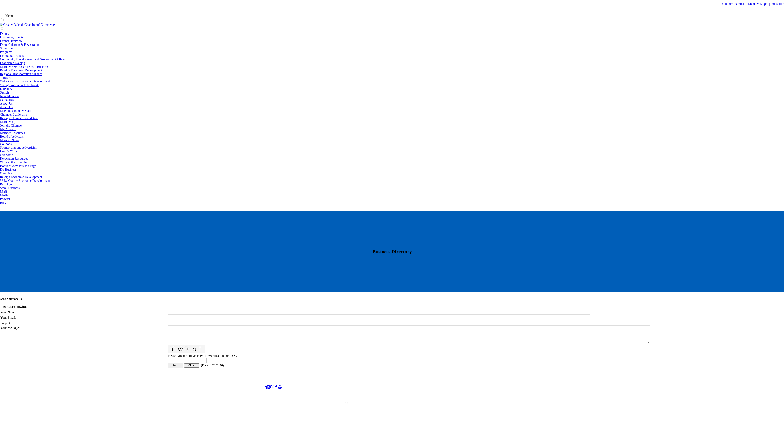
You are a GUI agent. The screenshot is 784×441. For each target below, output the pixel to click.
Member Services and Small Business (24, 66)
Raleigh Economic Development (21, 70)
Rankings (6, 184)
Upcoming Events (11, 37)
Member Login (757, 4)
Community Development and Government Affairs (33, 59)
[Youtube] (280, 387)
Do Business (8, 169)
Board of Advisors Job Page (18, 166)
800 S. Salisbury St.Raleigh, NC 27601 (13, 389)
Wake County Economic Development (25, 81)
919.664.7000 (9, 384)
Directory (6, 88)
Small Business (10, 188)
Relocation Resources (14, 158)
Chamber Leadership (13, 114)
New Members (9, 96)
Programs (6, 52)
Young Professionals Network (19, 85)
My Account (8, 129)
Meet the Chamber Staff (15, 110)
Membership (8, 122)
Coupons (6, 144)
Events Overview (11, 41)
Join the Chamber (11, 125)
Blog (3, 202)
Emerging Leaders (12, 55)
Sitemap (532, 394)
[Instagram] (269, 387)
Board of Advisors (12, 136)
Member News (9, 140)
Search (4, 92)
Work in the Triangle (13, 162)
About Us (6, 103)
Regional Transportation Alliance (21, 74)
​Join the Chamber (733, 4)
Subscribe (777, 4)
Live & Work (8, 151)
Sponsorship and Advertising (18, 147)
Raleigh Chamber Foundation (19, 118)
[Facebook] (276, 387)
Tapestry (5, 77)
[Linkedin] (265, 387)
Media (4, 191)
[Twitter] (272, 387)
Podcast (5, 199)
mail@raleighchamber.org (16, 395)
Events (4, 33)
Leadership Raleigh (12, 63)
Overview (6, 155)
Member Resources (12, 133)
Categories (7, 99)
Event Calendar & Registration (20, 44)
